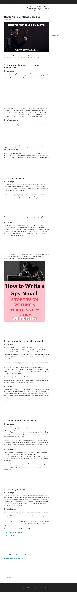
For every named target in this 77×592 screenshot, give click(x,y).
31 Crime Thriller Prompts (11, 536)
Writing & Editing (12, 577)
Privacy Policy (51, 587)
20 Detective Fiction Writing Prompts (14, 558)
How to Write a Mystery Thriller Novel (14, 532)
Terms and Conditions (43, 587)
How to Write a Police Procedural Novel (15, 555)
